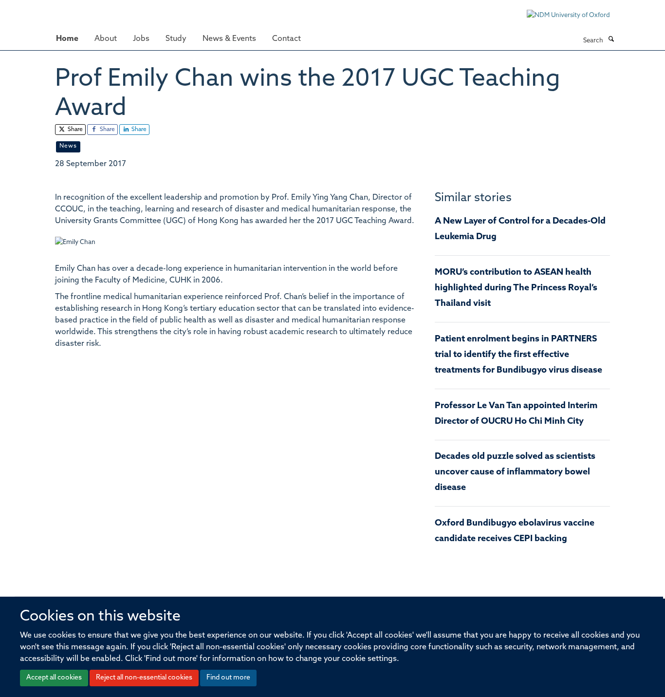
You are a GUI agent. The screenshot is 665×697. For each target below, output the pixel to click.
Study (176, 39)
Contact (286, 39)
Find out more (228, 677)
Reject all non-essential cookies (144, 677)
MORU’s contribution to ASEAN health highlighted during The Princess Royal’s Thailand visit (516, 288)
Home (67, 39)
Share (74, 129)
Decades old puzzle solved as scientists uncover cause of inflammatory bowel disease (515, 472)
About (105, 39)
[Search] (611, 40)
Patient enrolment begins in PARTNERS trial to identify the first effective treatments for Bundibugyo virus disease (518, 355)
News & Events (229, 39)
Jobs (141, 39)
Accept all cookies (54, 677)
